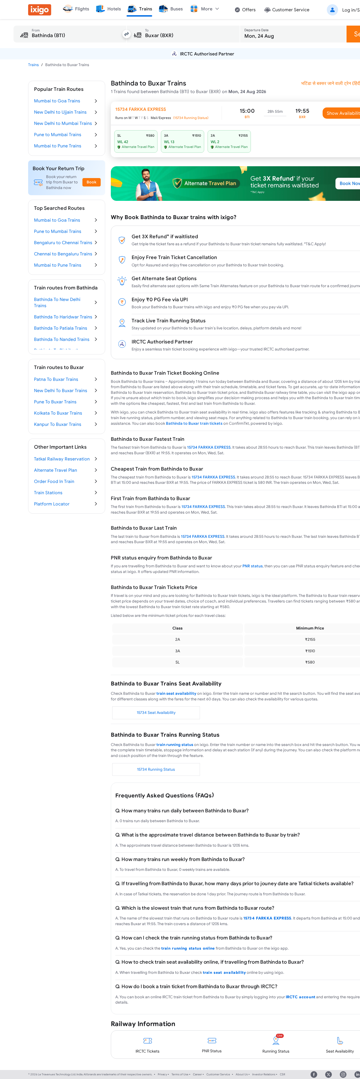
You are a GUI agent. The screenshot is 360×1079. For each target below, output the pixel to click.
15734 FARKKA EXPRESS (209, 447)
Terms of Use (180, 1074)
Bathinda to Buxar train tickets (194, 423)
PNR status (252, 566)
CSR (282, 1074)
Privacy (162, 1074)
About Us (242, 1074)
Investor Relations (263, 1074)
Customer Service (218, 1074)
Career (197, 1074)
